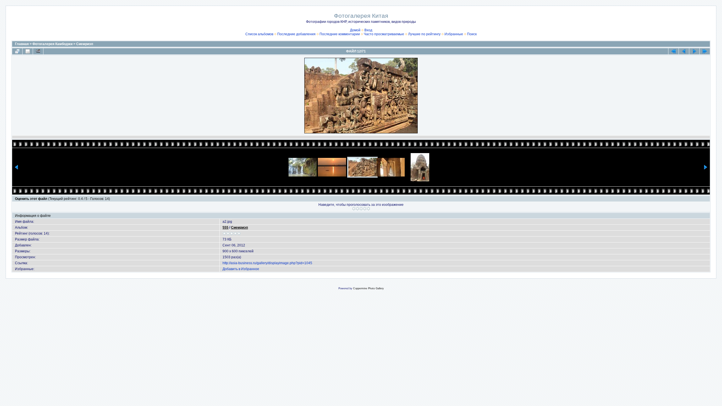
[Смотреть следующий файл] (694, 51)
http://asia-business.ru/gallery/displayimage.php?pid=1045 (267, 263)
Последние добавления (296, 34)
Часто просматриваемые (384, 34)
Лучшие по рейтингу (424, 34)
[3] (361, 209)
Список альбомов (259, 34)
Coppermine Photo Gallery (368, 288)
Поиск (472, 34)
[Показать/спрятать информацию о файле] (28, 51)
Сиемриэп (84, 44)
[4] (365, 209)
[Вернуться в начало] (673, 51)
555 (225, 228)
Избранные (453, 34)
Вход (368, 30)
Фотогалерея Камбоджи (52, 44)
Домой (355, 30)
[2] (357, 209)
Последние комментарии (340, 34)
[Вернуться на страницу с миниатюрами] (17, 51)
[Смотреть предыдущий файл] (684, 51)
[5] (368, 209)
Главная (22, 44)
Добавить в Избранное (241, 269)
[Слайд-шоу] (38, 51)
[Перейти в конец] (705, 51)
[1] (354, 209)
